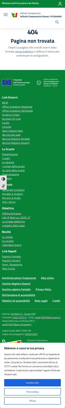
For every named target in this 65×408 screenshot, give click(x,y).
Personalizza (32, 391)
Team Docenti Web (12, 131)
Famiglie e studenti (12, 194)
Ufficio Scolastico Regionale (17, 107)
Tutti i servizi (9, 202)
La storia (7, 178)
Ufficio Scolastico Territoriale (17, 111)
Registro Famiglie (11, 256)
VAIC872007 (31, 334)
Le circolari (8, 241)
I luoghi (6, 158)
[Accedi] (60, 4)
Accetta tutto (32, 382)
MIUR (5, 103)
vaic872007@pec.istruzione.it (16, 324)
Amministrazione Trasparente (19, 278)
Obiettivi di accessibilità (16, 301)
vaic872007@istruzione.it (47, 317)
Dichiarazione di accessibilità (18, 295)
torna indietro (24, 51)
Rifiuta (32, 400)
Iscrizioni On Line (11, 119)
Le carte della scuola (13, 170)
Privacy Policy (43, 289)
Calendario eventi (11, 245)
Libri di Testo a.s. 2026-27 (16, 217)
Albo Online (8, 269)
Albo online (47, 278)
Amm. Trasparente (12, 265)
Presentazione (10, 154)
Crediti (56, 301)
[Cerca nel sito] (57, 22)
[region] (32, 375)
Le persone (8, 162)
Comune (6, 127)
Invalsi (5, 123)
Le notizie (7, 237)
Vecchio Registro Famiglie (16, 139)
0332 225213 (20, 317)
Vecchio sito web (11, 135)
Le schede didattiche (13, 221)
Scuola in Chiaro (11, 115)
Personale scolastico (13, 190)
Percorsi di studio (11, 198)
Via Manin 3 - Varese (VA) (23, 314)
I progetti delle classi (13, 226)
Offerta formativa (11, 213)
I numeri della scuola (13, 166)
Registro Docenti (11, 260)
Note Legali (41, 301)
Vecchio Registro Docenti (15, 143)
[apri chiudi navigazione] (6, 15)
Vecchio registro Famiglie (16, 289)
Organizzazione (10, 174)
